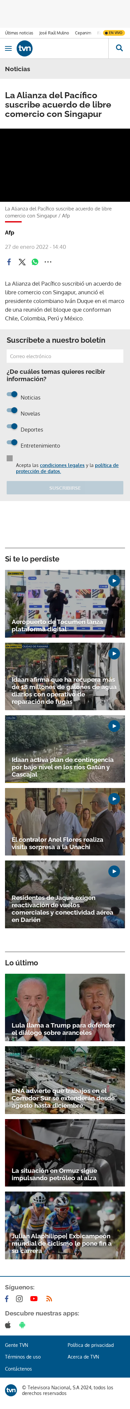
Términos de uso (23, 1357)
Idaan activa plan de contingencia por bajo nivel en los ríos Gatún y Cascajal (63, 767)
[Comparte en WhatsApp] (35, 262)
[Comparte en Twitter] (22, 262)
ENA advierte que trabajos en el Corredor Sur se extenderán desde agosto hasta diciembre (63, 1098)
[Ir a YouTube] (35, 1299)
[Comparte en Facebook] (9, 262)
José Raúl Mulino (54, 32)
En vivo (115, 33)
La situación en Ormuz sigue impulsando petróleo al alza (54, 1174)
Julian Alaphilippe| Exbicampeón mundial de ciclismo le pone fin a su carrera (62, 1243)
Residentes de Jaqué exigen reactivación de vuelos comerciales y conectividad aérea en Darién (62, 908)
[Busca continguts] (119, 48)
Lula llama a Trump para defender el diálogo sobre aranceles (63, 1029)
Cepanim (83, 32)
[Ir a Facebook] (8, 1299)
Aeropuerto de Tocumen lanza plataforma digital (57, 625)
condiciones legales (62, 465)
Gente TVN (16, 1345)
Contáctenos (18, 1369)
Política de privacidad (91, 1345)
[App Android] (23, 1325)
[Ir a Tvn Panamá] (62, 48)
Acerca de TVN (83, 1357)
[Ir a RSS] (50, 1299)
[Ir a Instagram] (20, 1299)
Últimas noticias (19, 32)
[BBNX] (11, 1390)
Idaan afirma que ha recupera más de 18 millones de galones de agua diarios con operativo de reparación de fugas (64, 690)
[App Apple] (9, 1325)
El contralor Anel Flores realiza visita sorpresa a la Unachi (57, 843)
